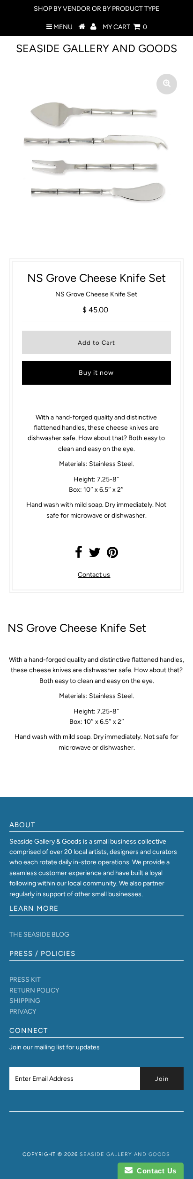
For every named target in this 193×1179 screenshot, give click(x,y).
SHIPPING (24, 1001)
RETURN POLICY (34, 990)
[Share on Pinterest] (112, 555)
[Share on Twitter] (95, 555)
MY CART (125, 27)
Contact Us (155, 1171)
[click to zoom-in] (166, 84)
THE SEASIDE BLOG (39, 935)
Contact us (94, 575)
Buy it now (96, 373)
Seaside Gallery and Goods (96, 48)
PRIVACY (22, 1012)
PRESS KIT (25, 980)
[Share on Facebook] (78, 555)
